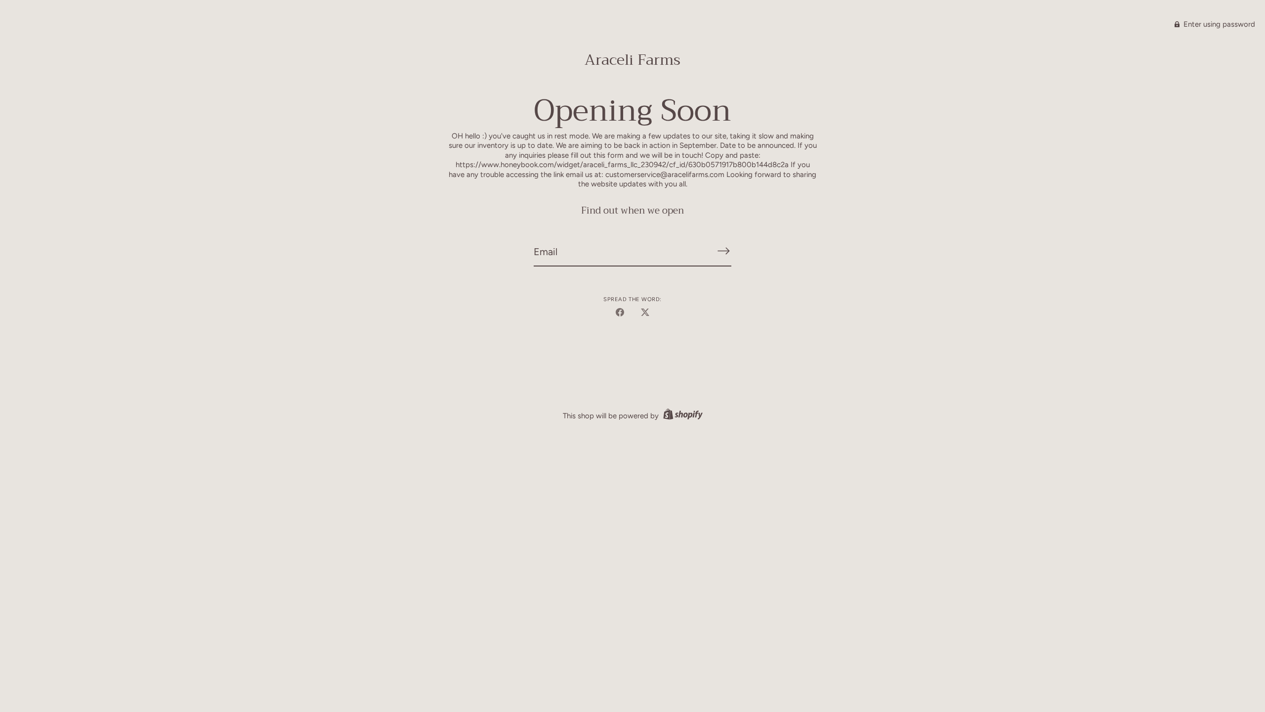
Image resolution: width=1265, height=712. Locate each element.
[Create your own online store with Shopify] (682, 415)
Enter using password (1218, 24)
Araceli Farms (632, 60)
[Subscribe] (723, 251)
